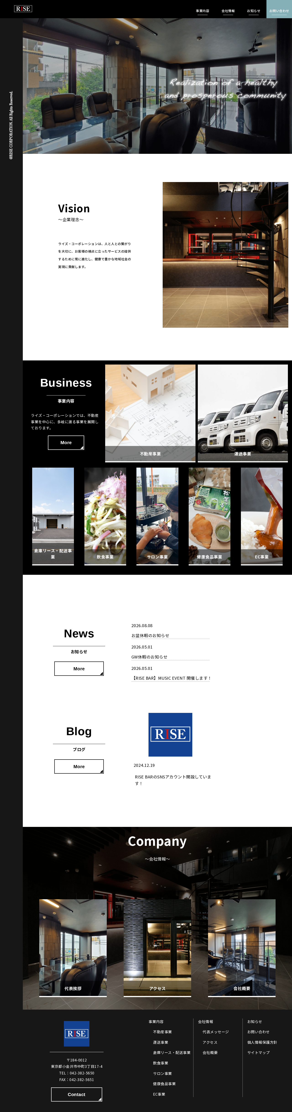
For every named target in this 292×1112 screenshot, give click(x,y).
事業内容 (156, 1021)
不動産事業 (162, 1031)
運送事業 (160, 1042)
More (66, 442)
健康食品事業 (164, 1083)
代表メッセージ (216, 1031)
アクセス (210, 1042)
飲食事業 (160, 1063)
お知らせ (254, 1021)
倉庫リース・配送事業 (171, 1052)
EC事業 (159, 1094)
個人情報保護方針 (262, 1042)
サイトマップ (258, 1052)
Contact (77, 1094)
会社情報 (205, 1021)
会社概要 (210, 1052)
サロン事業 (162, 1073)
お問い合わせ (258, 1031)
